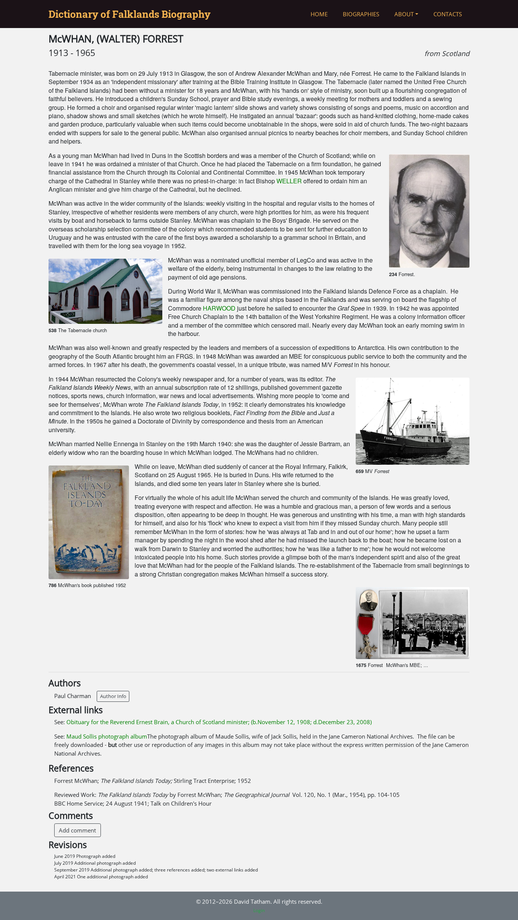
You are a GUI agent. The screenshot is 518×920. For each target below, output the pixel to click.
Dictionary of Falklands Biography (129, 14)
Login (259, 910)
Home (319, 14)
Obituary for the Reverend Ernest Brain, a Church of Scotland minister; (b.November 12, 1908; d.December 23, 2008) (219, 722)
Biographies (361, 14)
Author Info (113, 696)
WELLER (289, 181)
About (404, 14)
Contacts (447, 14)
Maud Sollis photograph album (106, 736)
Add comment (77, 830)
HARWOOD (219, 308)
